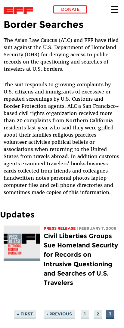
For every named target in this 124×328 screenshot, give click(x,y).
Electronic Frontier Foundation (20, 10)
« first (25, 314)
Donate (70, 9)
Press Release (60, 228)
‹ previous (59, 314)
